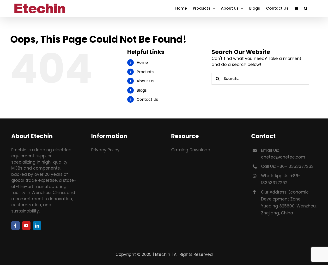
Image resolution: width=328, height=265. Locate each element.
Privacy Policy (105, 150)
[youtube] (26, 225)
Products (145, 72)
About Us (145, 81)
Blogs (142, 90)
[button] (306, 8)
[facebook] (15, 225)
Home (142, 62)
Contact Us (147, 99)
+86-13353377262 (295, 166)
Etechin (162, 254)
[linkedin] (37, 225)
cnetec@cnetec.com (283, 157)
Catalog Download (190, 150)
